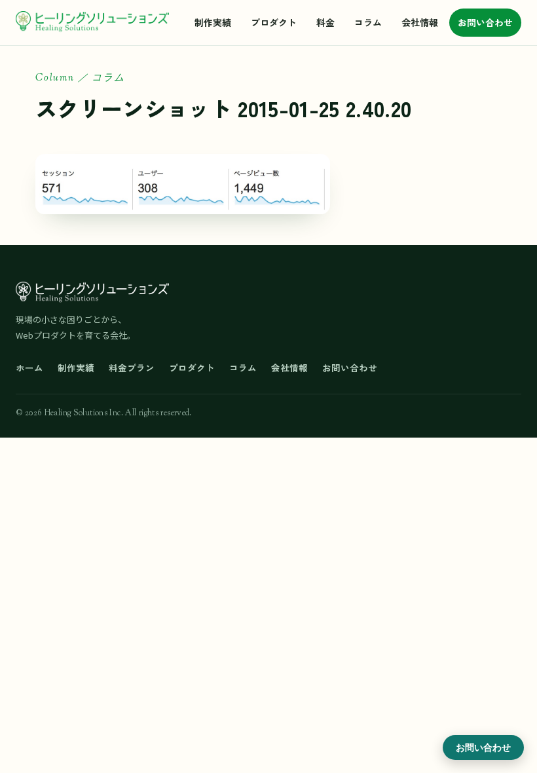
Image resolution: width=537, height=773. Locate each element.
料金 (325, 22)
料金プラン (132, 367)
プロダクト (274, 22)
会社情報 (419, 22)
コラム (368, 22)
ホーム (29, 367)
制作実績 (212, 22)
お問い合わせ (485, 22)
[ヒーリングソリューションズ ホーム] (92, 22)
